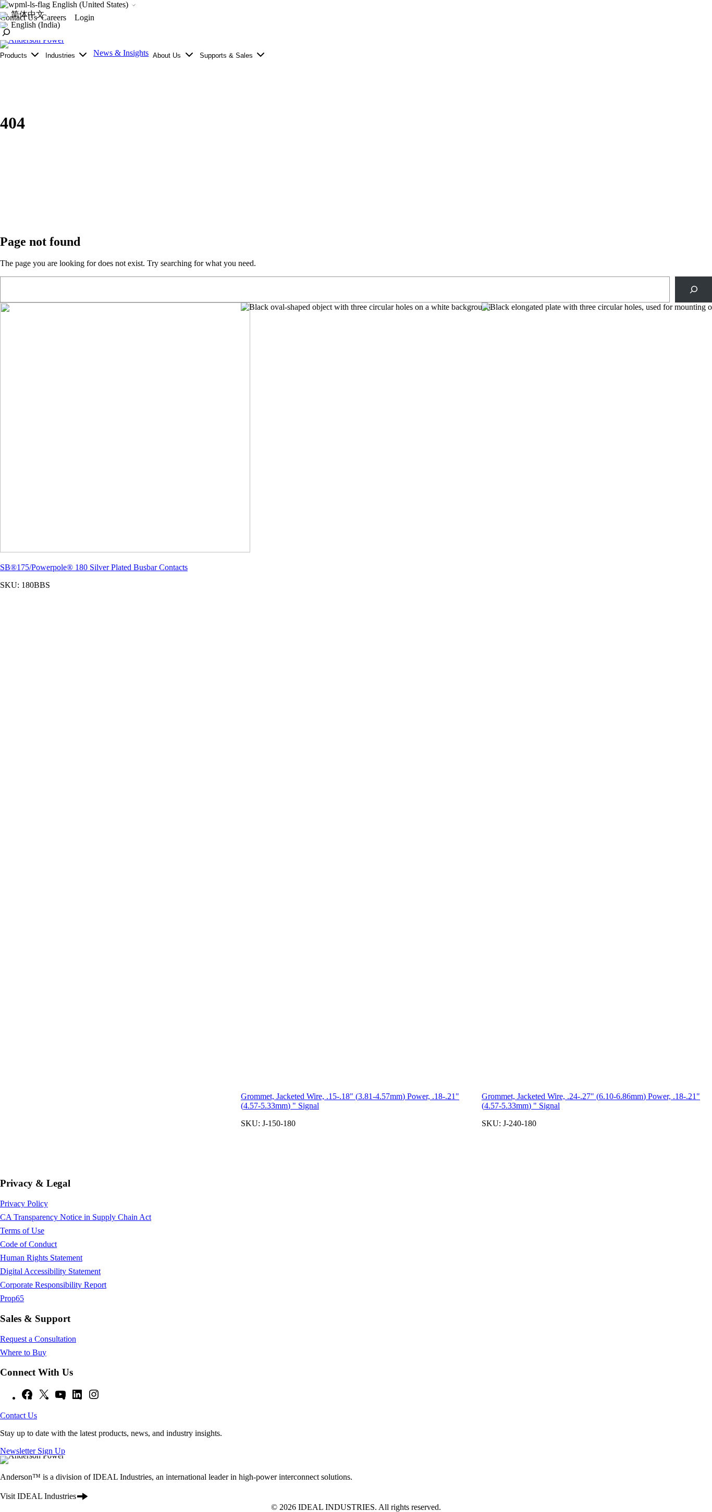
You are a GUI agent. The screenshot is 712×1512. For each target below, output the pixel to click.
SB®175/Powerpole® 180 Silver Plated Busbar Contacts (94, 567)
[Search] (693, 289)
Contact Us (18, 1415)
